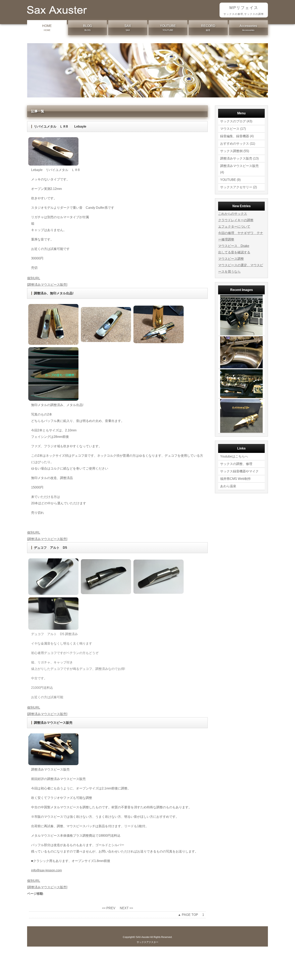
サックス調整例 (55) (234, 151)
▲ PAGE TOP (188, 914)
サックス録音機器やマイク (239, 471)
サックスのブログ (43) (236, 121)
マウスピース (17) (233, 128)
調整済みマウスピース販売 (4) (239, 169)
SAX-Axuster (143, 937)
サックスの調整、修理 (236, 464)
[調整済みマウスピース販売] (47, 284)
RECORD (208, 27)
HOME (47, 27)
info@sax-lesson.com (46, 870)
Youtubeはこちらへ (234, 456)
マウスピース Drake (233, 246)
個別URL (33, 278)
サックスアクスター (147, 942)
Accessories (248, 27)
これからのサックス (232, 213)
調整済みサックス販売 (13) (239, 158)
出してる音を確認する (234, 252)
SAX (127, 27)
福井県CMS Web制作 (235, 478)
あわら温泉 (228, 486)
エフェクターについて (234, 226)
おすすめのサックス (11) (237, 143)
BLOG (87, 27)
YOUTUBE (168, 27)
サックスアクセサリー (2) (238, 187)
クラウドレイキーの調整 (235, 220)
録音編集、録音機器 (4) (237, 136)
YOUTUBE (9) (230, 179)
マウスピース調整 (231, 258)
